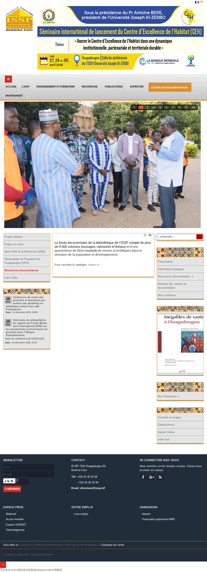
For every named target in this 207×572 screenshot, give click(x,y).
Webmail (11, 513)
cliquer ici (93, 264)
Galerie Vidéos (166, 432)
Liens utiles (11, 277)
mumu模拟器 (18, 569)
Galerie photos (166, 424)
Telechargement (15, 529)
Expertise (137, 86)
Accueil (11, 86)
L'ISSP (25, 86)
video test (163, 439)
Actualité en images (169, 417)
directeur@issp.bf (92, 488)
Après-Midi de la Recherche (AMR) (24, 251)
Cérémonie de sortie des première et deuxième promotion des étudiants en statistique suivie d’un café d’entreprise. (26, 303)
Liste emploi (81, 513)
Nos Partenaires (167, 396)
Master (146, 513)
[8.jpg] (181, 349)
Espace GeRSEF (16, 524)
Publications (114, 86)
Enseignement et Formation (56, 86)
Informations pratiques (171, 269)
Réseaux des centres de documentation (172, 285)
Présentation (165, 261)
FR (201, 1)
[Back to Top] (3, 564)
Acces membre (15, 519)
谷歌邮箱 (31, 569)
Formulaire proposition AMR (158, 519)
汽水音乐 (5, 569)
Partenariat (14, 95)
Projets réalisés (13, 236)
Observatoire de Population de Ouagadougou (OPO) (22, 261)
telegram (41, 569)
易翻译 (58, 569)
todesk (50, 569)
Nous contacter (167, 295)
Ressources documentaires (21, 270)
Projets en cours (14, 244)
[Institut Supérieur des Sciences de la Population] (19, 19)
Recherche (90, 86)
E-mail (150, 234)
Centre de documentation (169, 87)
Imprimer (145, 234)
